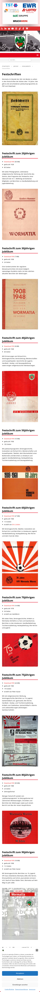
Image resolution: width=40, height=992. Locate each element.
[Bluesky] (9, 29)
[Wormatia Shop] (27, 29)
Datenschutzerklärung (21, 989)
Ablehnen (20, 979)
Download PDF (9, 162)
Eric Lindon (16, 524)
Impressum (32, 989)
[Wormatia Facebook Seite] (23, 29)
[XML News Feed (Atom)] (2, 29)
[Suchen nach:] (20, 59)
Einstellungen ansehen (20, 985)
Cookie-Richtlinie (9, 989)
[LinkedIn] (5, 29)
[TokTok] (20, 29)
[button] (37, 950)
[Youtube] (12, 29)
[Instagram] (16, 29)
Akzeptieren (20, 973)
